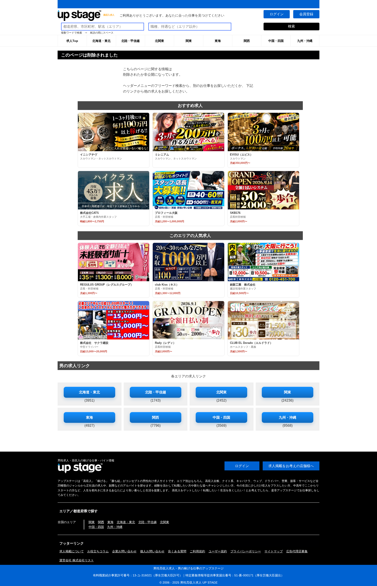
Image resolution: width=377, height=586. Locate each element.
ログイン (277, 14)
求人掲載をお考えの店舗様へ (291, 466)
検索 (291, 26)
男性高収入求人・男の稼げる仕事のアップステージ (188, 568)
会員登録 (306, 14)
